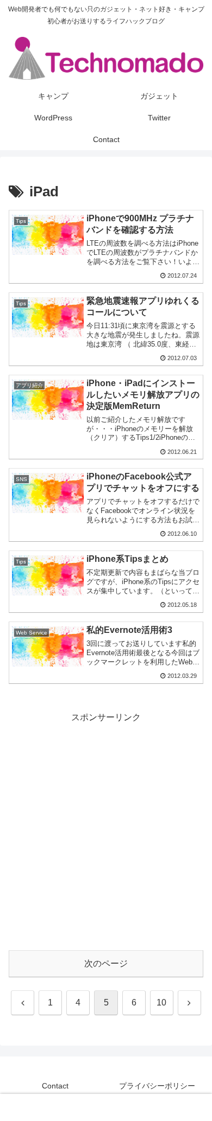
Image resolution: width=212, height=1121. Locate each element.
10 (161, 1002)
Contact (55, 1085)
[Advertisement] (106, 831)
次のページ (106, 963)
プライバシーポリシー (157, 1085)
